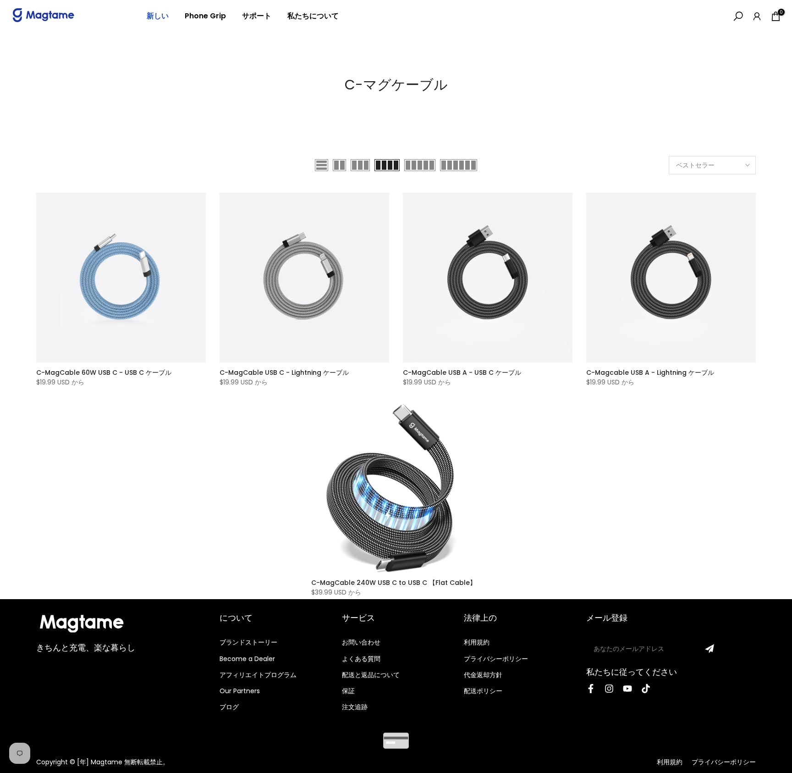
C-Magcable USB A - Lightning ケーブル (650, 372)
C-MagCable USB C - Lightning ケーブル (284, 372)
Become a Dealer (247, 658)
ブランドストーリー (248, 642)
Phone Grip (205, 16)
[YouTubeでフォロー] (627, 688)
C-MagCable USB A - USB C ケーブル (462, 372)
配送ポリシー (483, 690)
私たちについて (313, 16)
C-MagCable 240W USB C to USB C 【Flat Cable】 (393, 582)
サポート (256, 16)
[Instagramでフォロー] (609, 688)
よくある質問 (361, 658)
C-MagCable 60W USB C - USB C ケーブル (103, 372)
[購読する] (709, 648)
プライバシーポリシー (496, 658)
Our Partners (240, 690)
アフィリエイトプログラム (258, 674)
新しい (158, 16)
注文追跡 (355, 707)
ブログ (229, 707)
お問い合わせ (361, 642)
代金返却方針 (483, 674)
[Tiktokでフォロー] (645, 688)
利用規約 (477, 642)
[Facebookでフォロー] (590, 688)
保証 (348, 690)
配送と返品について (371, 674)
